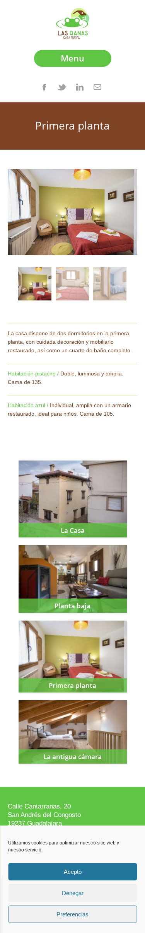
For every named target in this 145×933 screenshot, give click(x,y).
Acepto (73, 871)
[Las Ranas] (72, 36)
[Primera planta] (34, 283)
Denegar (73, 893)
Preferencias (72, 914)
